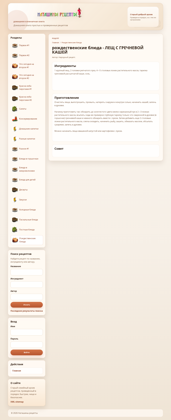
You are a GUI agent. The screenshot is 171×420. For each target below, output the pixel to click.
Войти (27, 352)
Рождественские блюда (72, 42)
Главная (16, 370)
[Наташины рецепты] (68, 13)
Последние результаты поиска (27, 311)
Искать (26, 305)
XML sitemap (17, 401)
